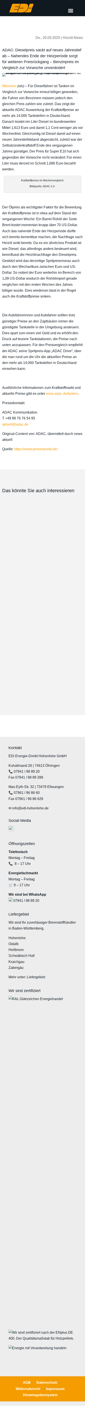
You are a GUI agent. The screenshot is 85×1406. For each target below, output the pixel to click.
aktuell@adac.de (15, 424)
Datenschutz (46, 1382)
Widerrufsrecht (28, 1389)
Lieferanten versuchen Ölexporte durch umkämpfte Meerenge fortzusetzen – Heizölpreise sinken (36, 596)
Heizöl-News (73, 38)
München (9, 86)
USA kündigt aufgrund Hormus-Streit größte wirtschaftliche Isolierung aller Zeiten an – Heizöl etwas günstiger (40, 535)
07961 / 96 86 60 (27, 793)
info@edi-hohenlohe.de (30, 808)
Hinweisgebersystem (40, 1395)
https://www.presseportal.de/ (36, 449)
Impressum (55, 1389)
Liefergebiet (36, 977)
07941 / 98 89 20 (27, 771)
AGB (27, 1382)
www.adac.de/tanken (62, 393)
